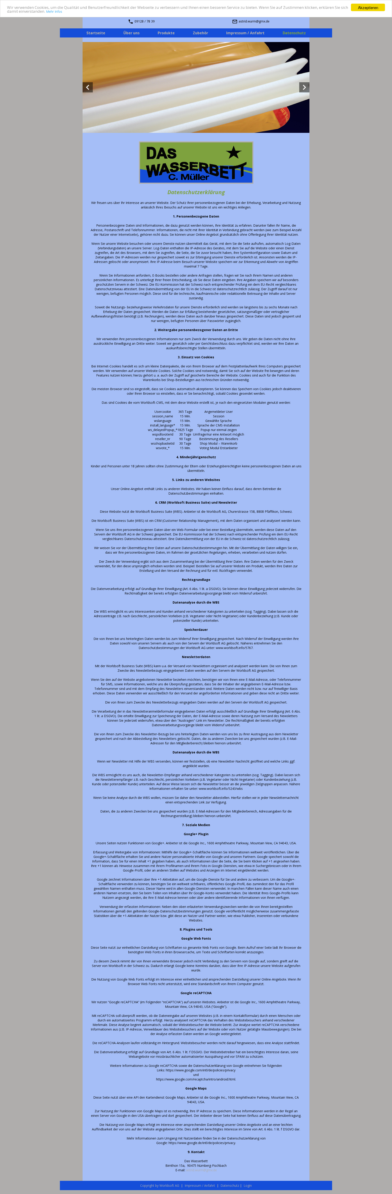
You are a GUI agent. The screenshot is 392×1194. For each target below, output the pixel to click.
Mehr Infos (54, 12)
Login (247, 1185)
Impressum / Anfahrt (200, 1185)
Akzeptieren (368, 7)
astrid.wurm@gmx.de (201, 1170)
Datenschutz (229, 1185)
